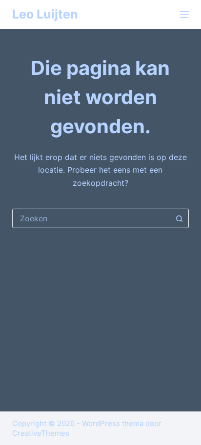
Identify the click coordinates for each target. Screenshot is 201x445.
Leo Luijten (45, 14)
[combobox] (91, 218)
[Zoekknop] (179, 218)
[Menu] (184, 14)
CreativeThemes (40, 433)
